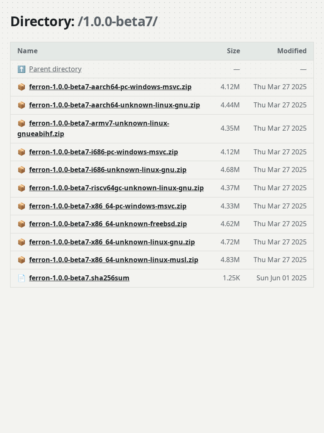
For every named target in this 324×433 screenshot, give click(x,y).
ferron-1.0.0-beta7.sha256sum (79, 277)
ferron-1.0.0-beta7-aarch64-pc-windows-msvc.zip (110, 86)
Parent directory (55, 69)
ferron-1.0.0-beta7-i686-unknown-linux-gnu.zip (107, 169)
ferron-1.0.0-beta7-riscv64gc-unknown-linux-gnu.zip (116, 187)
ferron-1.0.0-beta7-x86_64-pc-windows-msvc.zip (107, 206)
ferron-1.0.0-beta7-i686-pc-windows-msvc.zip (103, 151)
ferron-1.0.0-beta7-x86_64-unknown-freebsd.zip (108, 223)
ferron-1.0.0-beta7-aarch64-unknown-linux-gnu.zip (114, 105)
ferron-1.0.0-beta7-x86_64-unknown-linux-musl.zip (113, 259)
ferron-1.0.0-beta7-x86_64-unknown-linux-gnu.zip (112, 242)
